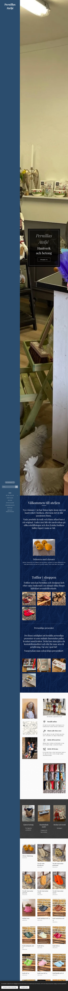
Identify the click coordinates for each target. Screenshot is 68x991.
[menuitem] (10, 493)
